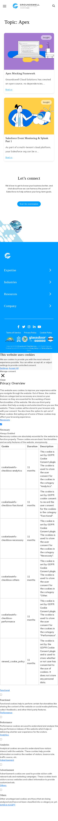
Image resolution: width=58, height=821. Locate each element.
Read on (9, 89)
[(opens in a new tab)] (10, 339)
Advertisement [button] (7, 760)
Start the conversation (29, 204)
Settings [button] (4, 368)
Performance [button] (6, 712)
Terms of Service (13, 332)
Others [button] (3, 785)
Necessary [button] (5, 420)
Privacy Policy (30, 332)
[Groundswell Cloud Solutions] (29, 5)
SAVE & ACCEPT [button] (7, 805)
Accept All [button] (13, 368)
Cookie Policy (46, 332)
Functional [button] (5, 690)
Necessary (5, 430)
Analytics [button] (4, 735)
